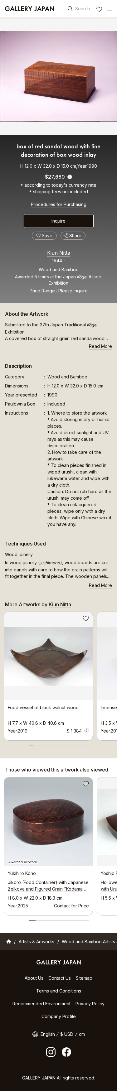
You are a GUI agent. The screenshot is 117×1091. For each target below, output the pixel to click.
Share (75, 235)
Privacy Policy (90, 1003)
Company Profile (58, 1016)
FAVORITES (99, 10)
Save (85, 619)
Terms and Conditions (58, 990)
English (48, 1034)
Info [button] (86, 730)
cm (82, 1034)
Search (82, 8)
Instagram (51, 1052)
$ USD (66, 1034)
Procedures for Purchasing (58, 204)
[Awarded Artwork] (48, 821)
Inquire (58, 220)
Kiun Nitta (58, 253)
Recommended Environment (41, 1003)
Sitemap (84, 978)
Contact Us (59, 978)
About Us (34, 978)
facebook (66, 1052)
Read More (100, 346)
